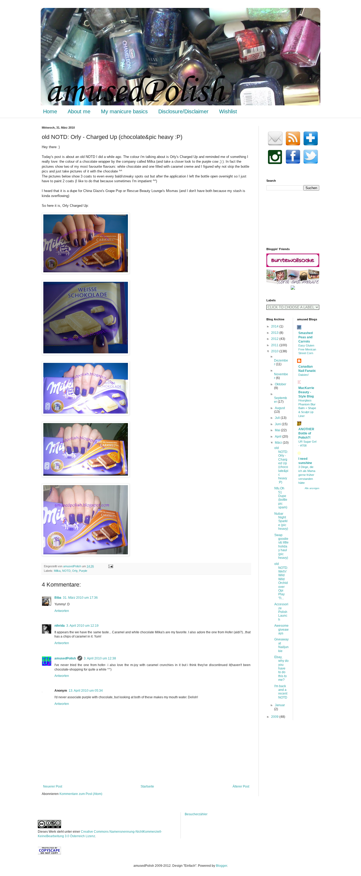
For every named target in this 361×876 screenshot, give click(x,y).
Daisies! (303, 374)
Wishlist (228, 111)
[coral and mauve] (292, 283)
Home (50, 111)
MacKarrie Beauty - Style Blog (306, 392)
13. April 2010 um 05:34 (86, 690)
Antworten (61, 611)
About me (79, 111)
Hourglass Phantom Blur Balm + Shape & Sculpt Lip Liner (307, 408)
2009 (275, 717)
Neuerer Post (52, 786)
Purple (83, 570)
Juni (278, 424)
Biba (57, 597)
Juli (278, 418)
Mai (278, 430)
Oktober (280, 384)
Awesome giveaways (281, 629)
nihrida (59, 625)
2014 (275, 326)
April (278, 436)
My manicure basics (124, 111)
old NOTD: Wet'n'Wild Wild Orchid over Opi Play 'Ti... (281, 581)
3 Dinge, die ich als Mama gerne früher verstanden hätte (306, 474)
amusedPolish (72, 566)
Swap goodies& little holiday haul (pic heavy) (281, 546)
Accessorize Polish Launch (281, 611)
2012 (275, 339)
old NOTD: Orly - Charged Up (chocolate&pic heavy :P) (281, 465)
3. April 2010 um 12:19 (82, 625)
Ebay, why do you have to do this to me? (281, 668)
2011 (275, 345)
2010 (275, 351)
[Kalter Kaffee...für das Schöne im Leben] (293, 289)
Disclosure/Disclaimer (183, 111)
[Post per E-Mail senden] (110, 566)
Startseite (147, 786)
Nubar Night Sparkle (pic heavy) (281, 521)
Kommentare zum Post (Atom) (80, 794)
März (279, 442)
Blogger (221, 866)
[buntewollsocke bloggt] (292, 266)
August (280, 408)
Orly (74, 570)
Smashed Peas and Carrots (305, 337)
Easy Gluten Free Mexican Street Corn (307, 349)
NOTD (66, 570)
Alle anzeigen (312, 488)
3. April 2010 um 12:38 (100, 658)
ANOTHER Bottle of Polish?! (306, 433)
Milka (57, 570)
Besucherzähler (196, 814)
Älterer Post (241, 786)
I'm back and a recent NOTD (280, 691)
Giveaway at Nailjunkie (281, 645)
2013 (275, 333)
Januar (280, 705)
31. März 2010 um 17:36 (80, 597)
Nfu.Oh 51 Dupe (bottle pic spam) (280, 497)
